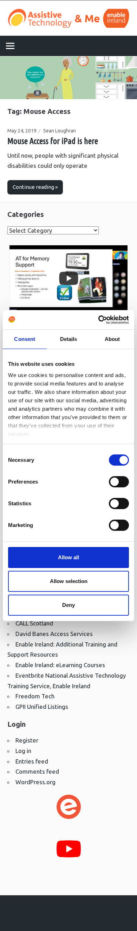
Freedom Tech (34, 696)
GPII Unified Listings (41, 706)
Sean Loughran (59, 131)
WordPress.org (35, 782)
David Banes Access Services (54, 633)
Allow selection (68, 581)
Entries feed (31, 761)
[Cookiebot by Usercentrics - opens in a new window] (98, 319)
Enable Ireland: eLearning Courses (60, 665)
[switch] (119, 481)
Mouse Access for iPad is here (52, 141)
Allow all (68, 557)
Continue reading (33, 187)
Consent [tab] (24, 339)
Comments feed (37, 771)
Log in (23, 750)
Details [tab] (68, 339)
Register (26, 740)
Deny (68, 605)
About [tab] (112, 339)
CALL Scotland (34, 623)
